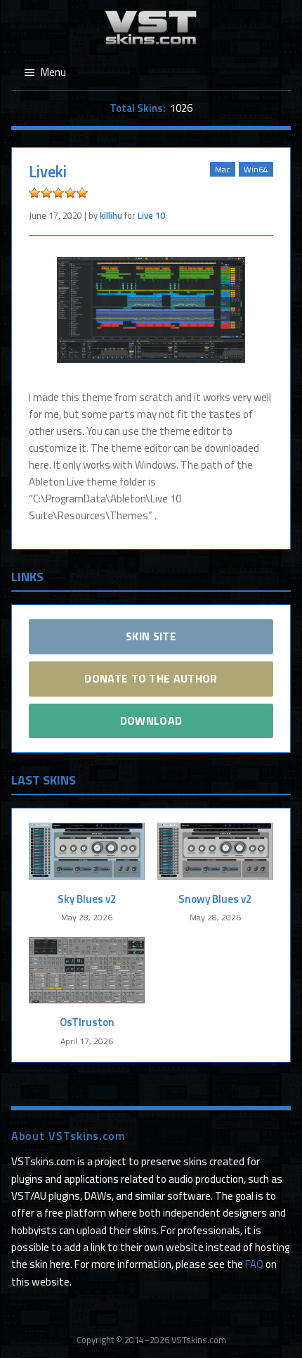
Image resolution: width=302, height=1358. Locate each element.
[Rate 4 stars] (70, 192)
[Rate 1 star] (34, 192)
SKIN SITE (151, 636)
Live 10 (151, 215)
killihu (111, 215)
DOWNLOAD (151, 720)
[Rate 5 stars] (82, 192)
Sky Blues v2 (87, 899)
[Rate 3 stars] (58, 192)
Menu (53, 72)
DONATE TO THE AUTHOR (150, 678)
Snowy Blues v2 (215, 899)
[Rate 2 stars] (46, 192)
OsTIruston (87, 1022)
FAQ (254, 1264)
